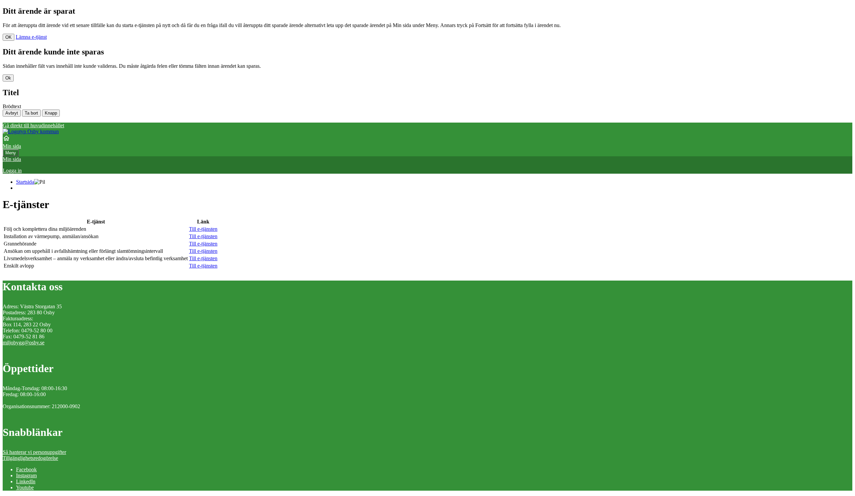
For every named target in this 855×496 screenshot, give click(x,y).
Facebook (26, 469)
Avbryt (11, 113)
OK (8, 37)
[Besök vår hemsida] (31, 131)
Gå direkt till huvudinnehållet (33, 125)
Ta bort (31, 113)
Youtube (25, 487)
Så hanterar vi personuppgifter (34, 452)
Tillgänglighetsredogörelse (30, 458)
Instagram (26, 475)
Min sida (12, 159)
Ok (8, 77)
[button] (427, 171)
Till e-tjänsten (203, 229)
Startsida (25, 182)
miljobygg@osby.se (23, 342)
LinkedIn (25, 481)
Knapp (51, 113)
